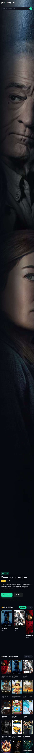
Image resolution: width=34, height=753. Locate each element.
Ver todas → (28, 656)
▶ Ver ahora (6, 595)
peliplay (6, 2)
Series (29, 607)
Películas (22, 607)
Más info (18, 595)
